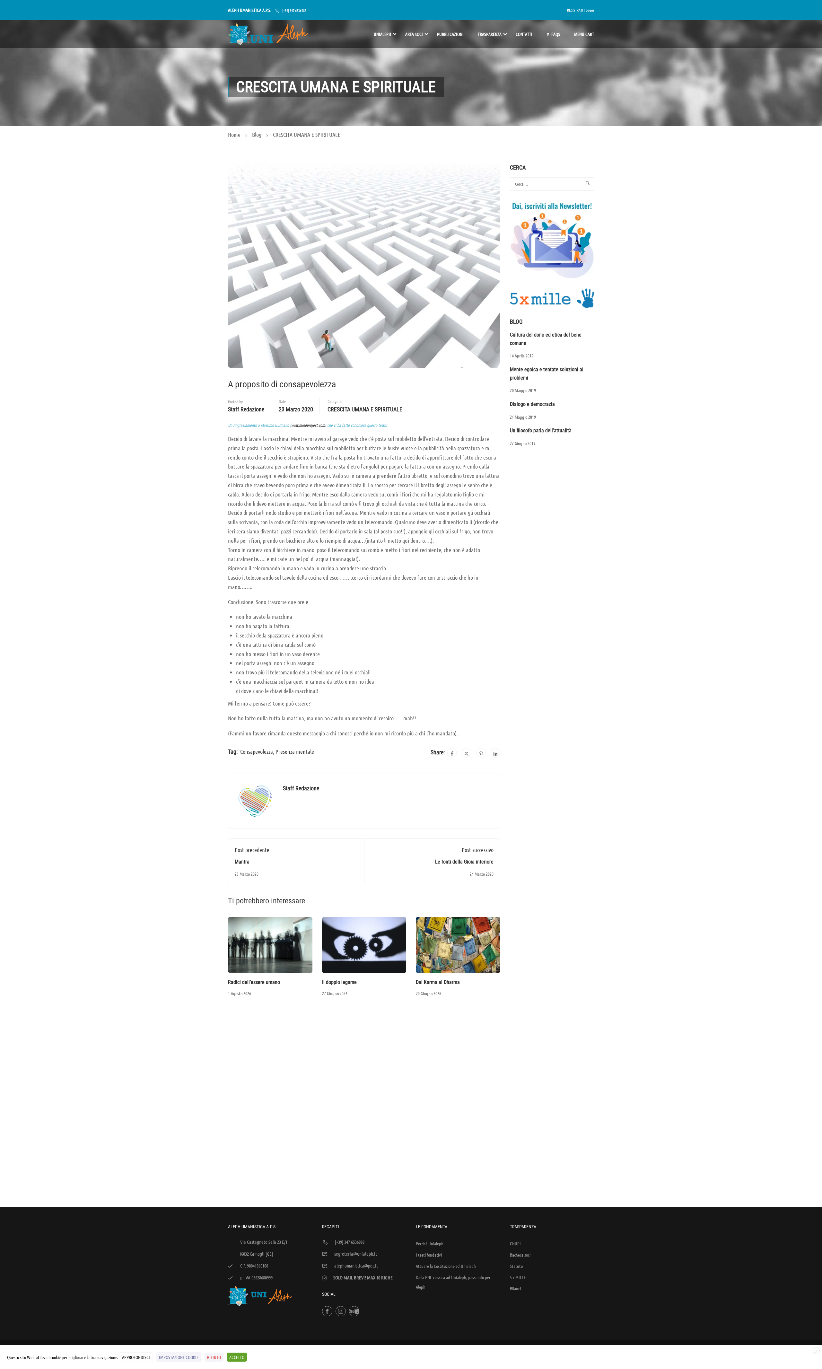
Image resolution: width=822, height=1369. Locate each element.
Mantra (242, 862)
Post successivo (478, 849)
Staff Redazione (246, 409)
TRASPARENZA (490, 34)
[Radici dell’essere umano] (270, 944)
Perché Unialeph (429, 1243)
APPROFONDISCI (136, 1357)
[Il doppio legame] (364, 944)
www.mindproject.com (308, 425)
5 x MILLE (518, 1277)
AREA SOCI (414, 34)
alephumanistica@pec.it (356, 1265)
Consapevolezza (256, 751)
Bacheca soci (520, 1255)
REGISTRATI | (576, 10)
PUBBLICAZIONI (450, 34)
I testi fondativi (429, 1255)
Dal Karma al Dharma (438, 982)
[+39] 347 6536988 (294, 10)
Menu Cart (584, 34)
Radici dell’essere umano (254, 982)
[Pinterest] (481, 753)
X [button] (816, 1351)
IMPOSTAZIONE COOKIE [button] (178, 1357)
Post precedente (252, 849)
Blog (256, 134)
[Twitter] (466, 753)
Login (590, 10)
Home (234, 134)
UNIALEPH (382, 34)
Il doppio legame (339, 982)
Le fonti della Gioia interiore (464, 862)
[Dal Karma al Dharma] (458, 944)
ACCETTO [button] (236, 1357)
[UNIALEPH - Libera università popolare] (268, 34)
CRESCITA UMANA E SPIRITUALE (306, 134)
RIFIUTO (214, 1357)
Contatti (524, 34)
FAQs (555, 34)
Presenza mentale (294, 751)
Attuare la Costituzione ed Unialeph (446, 1266)
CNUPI (515, 1243)
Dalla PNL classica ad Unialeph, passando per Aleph (453, 1282)
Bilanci (515, 1288)
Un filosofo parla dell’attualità (541, 430)
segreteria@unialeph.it (355, 1254)
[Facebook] (452, 753)
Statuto (516, 1266)
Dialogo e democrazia (532, 404)
